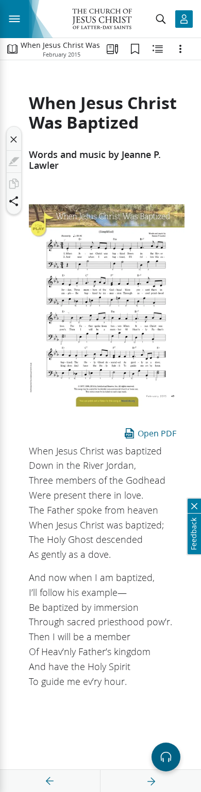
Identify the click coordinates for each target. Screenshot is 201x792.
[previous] (50, 781)
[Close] (14, 139)
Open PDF (157, 433)
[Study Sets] (112, 49)
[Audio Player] (166, 757)
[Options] (180, 49)
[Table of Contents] (12, 49)
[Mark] (14, 161)
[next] (151, 781)
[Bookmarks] (135, 49)
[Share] (14, 201)
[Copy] (14, 183)
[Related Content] (157, 49)
